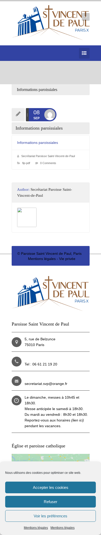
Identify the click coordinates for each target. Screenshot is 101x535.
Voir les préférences (50, 516)
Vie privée (67, 259)
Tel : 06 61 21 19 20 (41, 364)
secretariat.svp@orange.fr (46, 384)
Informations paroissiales (37, 142)
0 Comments (48, 163)
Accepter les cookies (50, 487)
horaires (70, 420)
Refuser (50, 501)
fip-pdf (26, 163)
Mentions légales (36, 528)
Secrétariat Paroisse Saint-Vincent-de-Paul (48, 156)
